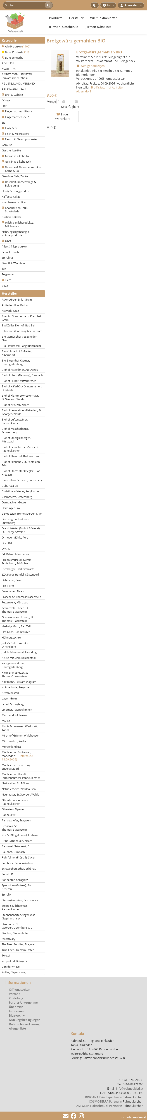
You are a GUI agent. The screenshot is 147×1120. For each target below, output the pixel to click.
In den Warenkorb (62, 116)
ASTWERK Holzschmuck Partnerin (99, 1106)
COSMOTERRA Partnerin (105, 1101)
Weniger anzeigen (92, 66)
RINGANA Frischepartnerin (103, 1097)
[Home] (23, 22)
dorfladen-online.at (133, 1117)
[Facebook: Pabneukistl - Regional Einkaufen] (73, 1117)
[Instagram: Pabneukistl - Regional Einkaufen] (81, 1117)
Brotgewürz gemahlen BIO (99, 52)
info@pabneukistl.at (129, 1089)
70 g (53, 127)
